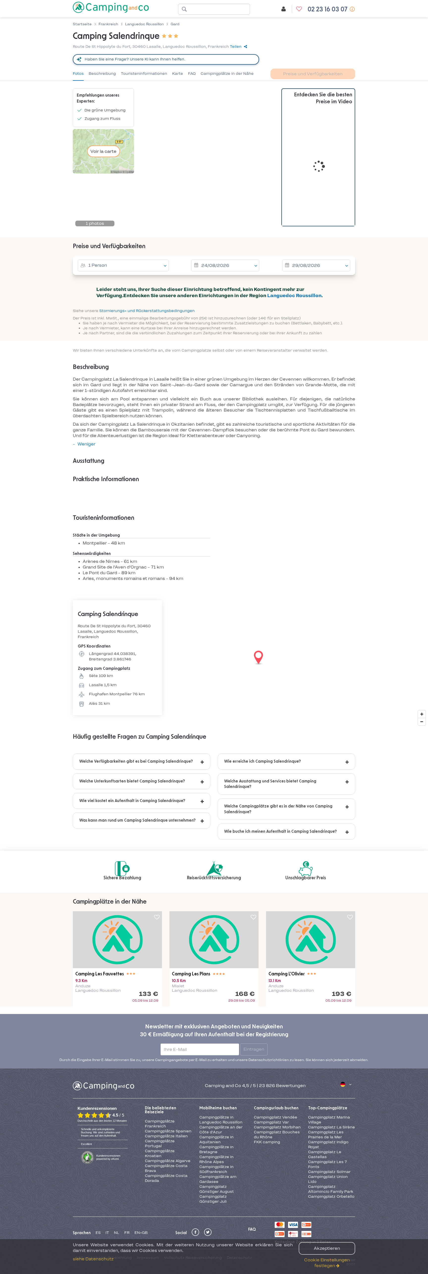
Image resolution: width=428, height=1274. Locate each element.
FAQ (192, 73)
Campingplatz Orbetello (331, 1142)
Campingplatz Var (271, 1068)
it (107, 1178)
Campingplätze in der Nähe (227, 73)
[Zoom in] (422, 714)
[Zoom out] (422, 721)
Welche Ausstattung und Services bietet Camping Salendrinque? (270, 784)
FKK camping (267, 1087)
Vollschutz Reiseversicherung (193, 1203)
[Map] (214, 658)
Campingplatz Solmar (329, 1117)
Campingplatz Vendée (275, 1063)
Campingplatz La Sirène (331, 1072)
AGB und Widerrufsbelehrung (103, 1203)
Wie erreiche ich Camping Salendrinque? (262, 761)
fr (127, 1178)
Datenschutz (239, 1203)
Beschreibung (102, 73)
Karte (177, 73)
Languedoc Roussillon (294, 295)
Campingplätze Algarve (167, 1106)
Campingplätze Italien (166, 1081)
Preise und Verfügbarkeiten (313, 73)
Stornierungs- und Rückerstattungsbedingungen (147, 311)
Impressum (148, 1203)
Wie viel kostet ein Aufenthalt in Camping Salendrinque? (132, 801)
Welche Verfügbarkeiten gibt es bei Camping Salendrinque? (136, 761)
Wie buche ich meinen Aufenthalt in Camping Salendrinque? (280, 831)
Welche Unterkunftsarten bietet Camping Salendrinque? (132, 781)
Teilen (235, 46)
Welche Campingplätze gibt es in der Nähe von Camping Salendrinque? (278, 809)
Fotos (78, 73)
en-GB (141, 1178)
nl (116, 1178)
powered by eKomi (108, 1103)
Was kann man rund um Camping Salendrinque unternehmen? (137, 820)
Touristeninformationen (144, 73)
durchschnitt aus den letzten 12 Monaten (102, 1066)
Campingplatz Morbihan (277, 1072)
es (98, 1178)
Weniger (86, 444)
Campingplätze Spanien (168, 1076)
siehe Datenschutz (93, 1258)
